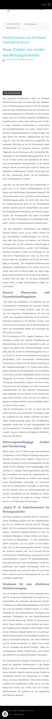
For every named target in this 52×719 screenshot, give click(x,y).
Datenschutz (19, 714)
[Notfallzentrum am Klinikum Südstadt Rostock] (26, 74)
